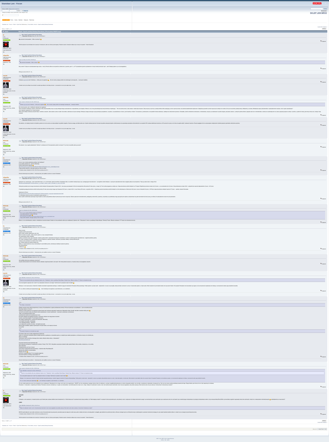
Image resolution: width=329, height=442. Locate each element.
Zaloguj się (11, 8)
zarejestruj (17, 8)
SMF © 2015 (164, 438)
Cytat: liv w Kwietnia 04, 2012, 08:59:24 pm (28, 210)
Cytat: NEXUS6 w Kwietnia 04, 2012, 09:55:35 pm (29, 277)
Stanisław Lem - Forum (12, 4)
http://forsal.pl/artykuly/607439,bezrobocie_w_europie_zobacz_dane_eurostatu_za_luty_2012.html (42, 183)
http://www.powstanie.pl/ (24, 339)
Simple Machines (170, 438)
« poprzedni (319, 26)
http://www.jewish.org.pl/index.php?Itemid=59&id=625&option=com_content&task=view (39, 166)
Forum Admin (30, 24)
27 (11, 28)
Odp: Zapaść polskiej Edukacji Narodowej (32, 34)
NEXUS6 (5, 97)
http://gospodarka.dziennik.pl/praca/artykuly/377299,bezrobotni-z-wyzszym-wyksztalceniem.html (41, 193)
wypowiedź (25, 80)
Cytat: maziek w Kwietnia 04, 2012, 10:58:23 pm (29, 368)
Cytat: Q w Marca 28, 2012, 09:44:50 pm (27, 59)
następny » (324, 26)
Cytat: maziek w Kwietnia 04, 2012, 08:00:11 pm (29, 101)
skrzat (35, 24)
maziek (5, 75)
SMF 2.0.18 (158, 438)
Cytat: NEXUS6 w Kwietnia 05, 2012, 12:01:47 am (29, 405)
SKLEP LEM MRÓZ (318, 13)
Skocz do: (315, 429)
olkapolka (6, 55)
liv (3, 158)
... (10, 28)
